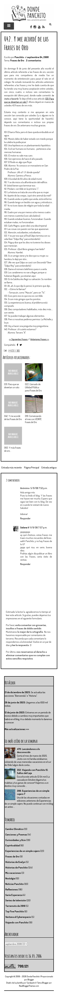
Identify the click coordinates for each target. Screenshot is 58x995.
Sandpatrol (31, 982)
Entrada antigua (49, 467)
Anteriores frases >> (39, 339)
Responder (25, 518)
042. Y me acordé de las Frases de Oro (26, 43)
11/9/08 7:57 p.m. (38, 527)
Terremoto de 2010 (15, 905)
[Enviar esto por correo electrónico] (9, 350)
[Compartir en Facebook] (18, 350)
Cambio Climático (14, 829)
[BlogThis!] (12, 350)
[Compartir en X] (15, 350)
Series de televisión (15, 900)
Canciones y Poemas (16, 834)
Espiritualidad (12, 845)
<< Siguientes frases (18, 339)
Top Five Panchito (14, 911)
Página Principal (31, 467)
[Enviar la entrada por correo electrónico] (5, 350)
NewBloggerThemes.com (29, 986)
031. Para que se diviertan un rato (11, 386)
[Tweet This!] (21, 344)
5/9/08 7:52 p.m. (38, 488)
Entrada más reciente (11, 467)
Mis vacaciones (13, 872)
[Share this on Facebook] (17, 344)
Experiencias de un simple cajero (22, 850)
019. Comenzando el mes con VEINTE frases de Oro (33, 419)
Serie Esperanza (13, 894)
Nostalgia (10, 878)
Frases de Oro (17, 60)
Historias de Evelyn (15, 862)
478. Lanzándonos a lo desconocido (28, 751)
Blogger (31, 979)
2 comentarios (33, 60)
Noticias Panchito (14, 883)
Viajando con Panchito (16, 922)
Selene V (24, 527)
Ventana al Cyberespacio (18, 916)
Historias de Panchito (16, 867)
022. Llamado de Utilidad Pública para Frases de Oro (33, 387)
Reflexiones (11, 889)
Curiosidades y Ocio (15, 840)
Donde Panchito (33, 976)
